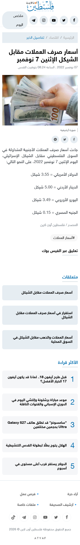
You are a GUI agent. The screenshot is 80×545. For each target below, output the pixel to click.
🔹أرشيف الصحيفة (64, 504)
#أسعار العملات (64, 237)
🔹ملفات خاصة (28, 504)
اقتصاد (54, 37)
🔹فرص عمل (30, 494)
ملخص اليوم (18, 20)
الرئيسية (68, 37)
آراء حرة (73, 494)
